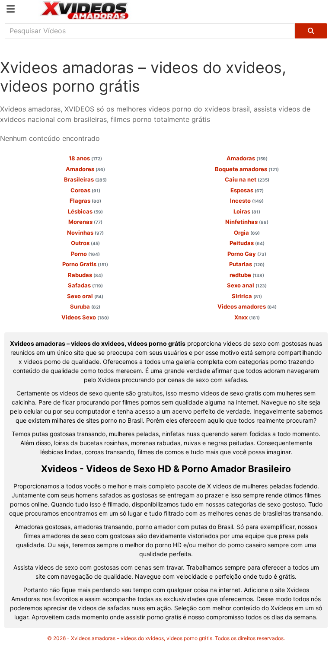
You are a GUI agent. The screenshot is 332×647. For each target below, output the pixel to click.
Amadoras (247, 158)
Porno (85, 253)
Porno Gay (246, 253)
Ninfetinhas (246, 221)
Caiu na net (247, 179)
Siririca (247, 296)
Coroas (85, 190)
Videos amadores (247, 306)
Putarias (247, 264)
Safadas (85, 285)
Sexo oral (85, 296)
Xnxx (247, 317)
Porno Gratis (85, 264)
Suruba (85, 306)
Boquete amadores (247, 169)
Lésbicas (85, 211)
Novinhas (85, 232)
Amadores (85, 169)
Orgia (247, 232)
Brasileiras (85, 179)
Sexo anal (247, 285)
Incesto (247, 200)
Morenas (85, 221)
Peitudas (247, 242)
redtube (247, 274)
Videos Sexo (85, 317)
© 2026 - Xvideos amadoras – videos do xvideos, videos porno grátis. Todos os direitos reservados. (166, 638)
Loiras (246, 211)
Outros (85, 242)
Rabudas (85, 274)
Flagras (85, 200)
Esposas (247, 190)
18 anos (85, 158)
